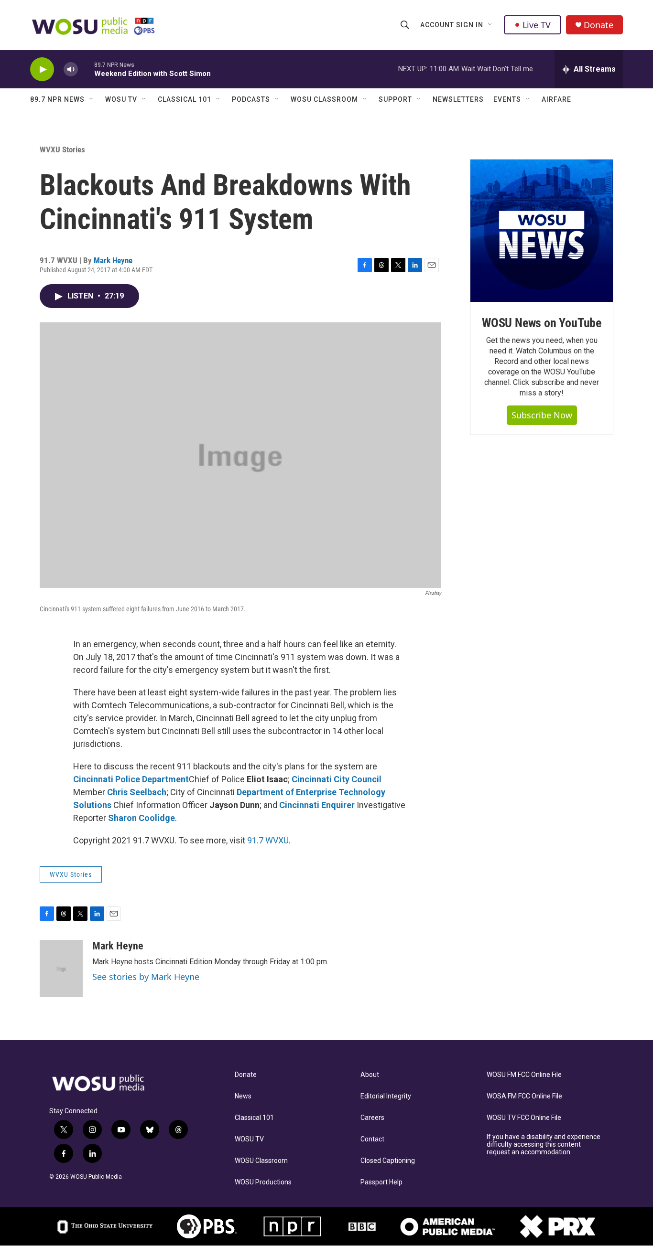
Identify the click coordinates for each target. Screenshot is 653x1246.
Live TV (536, 25)
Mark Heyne (113, 260)
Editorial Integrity (385, 1096)
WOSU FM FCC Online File (524, 1074)
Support (395, 99)
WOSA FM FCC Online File (524, 1096)
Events (507, 99)
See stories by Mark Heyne (145, 976)
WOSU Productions (263, 1182)
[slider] (86, 69)
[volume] (71, 69)
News (243, 1096)
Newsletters (458, 99)
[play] (42, 69)
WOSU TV (121, 99)
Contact (372, 1139)
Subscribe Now (542, 415)
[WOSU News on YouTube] (541, 231)
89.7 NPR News (57, 99)
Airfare (556, 99)
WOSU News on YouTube (541, 323)
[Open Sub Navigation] (490, 25)
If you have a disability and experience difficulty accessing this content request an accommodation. (543, 1144)
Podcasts (251, 99)
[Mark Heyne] (61, 968)
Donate (598, 25)
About (369, 1074)
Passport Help (381, 1182)
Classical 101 (184, 99)
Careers (372, 1117)
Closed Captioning (387, 1160)
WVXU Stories (62, 149)
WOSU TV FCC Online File (524, 1117)
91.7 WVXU (268, 840)
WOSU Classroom (324, 99)
